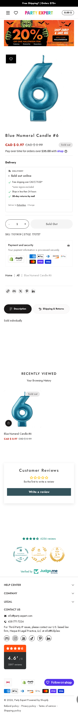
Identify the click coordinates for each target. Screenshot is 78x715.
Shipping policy (12, 710)
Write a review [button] (39, 492)
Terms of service (47, 706)
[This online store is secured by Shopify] (16, 259)
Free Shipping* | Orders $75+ (39, 3)
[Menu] (8, 13)
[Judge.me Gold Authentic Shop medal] (39, 554)
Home (8, 275)
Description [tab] (20, 308)
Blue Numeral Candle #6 (18, 434)
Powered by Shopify (37, 700)
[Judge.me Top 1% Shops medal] (57, 554)
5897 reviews (15, 664)
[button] (67, 12)
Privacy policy (28, 706)
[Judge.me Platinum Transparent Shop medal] (20, 554)
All (18, 275)
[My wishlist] (16, 12)
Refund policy (11, 706)
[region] (39, 3)
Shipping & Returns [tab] (53, 308)
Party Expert (20, 700)
